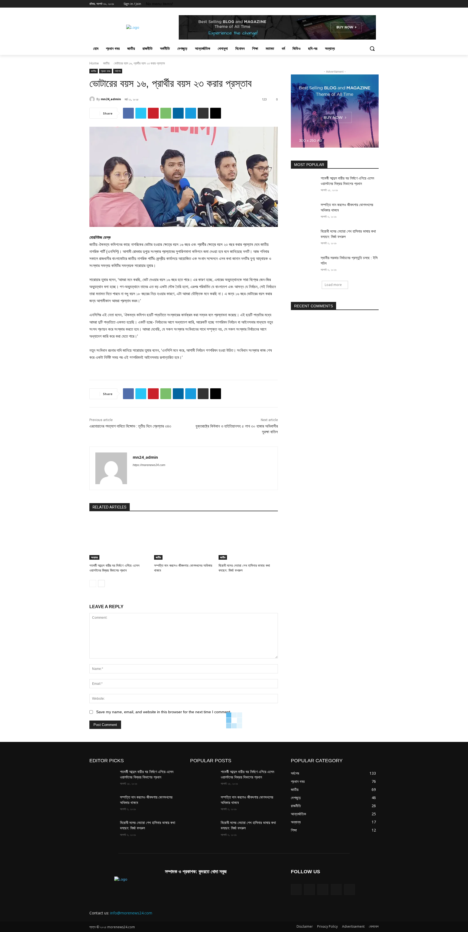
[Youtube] (375, 4)
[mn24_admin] (92, 99)
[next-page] (101, 583)
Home (94, 63)
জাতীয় (106, 63)
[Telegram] (190, 113)
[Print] (203, 113)
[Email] (215, 113)
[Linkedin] (178, 113)
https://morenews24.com (149, 465)
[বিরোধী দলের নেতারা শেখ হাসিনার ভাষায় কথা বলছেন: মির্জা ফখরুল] (248, 539)
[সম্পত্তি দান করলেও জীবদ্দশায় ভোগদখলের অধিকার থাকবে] (183, 539)
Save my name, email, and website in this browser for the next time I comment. (163, 712)
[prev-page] (92, 583)
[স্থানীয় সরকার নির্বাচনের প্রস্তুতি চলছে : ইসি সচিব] (304, 264)
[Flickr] (309, 889)
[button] (372, 48)
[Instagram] (353, 4)
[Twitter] (361, 4)
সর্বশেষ (118, 71)
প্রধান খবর (105, 71)
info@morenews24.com (131, 912)
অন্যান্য (94, 557)
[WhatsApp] (165, 113)
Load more (333, 284)
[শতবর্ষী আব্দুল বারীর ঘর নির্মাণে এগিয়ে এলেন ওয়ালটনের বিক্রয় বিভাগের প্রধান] (119, 539)
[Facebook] (345, 4)
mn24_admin (111, 99)
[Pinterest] (153, 113)
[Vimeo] (368, 4)
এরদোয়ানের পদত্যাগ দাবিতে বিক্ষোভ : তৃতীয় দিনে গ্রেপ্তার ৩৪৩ (130, 426)
